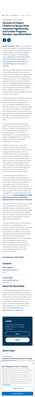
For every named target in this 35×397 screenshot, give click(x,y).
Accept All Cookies (17, 393)
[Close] (33, 363)
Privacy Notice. (6, 384)
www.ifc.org (19, 310)
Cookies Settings (17, 388)
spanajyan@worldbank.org (11, 280)
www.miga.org (7, 310)
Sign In (17, 334)
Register (17, 340)
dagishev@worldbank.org (10, 270)
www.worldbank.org (16, 308)
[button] (9, 40)
